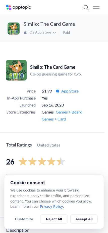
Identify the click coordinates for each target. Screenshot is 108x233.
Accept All (84, 219)
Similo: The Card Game (49, 24)
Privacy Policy (51, 206)
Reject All (54, 219)
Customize (24, 219)
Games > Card (54, 118)
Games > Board (69, 112)
